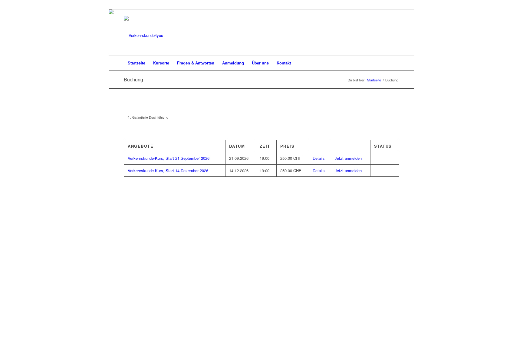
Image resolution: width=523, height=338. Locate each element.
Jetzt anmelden (348, 158)
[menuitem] (136, 63)
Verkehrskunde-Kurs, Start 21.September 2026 (168, 158)
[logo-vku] (143, 35)
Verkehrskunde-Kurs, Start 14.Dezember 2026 (168, 170)
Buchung (133, 79)
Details (319, 158)
